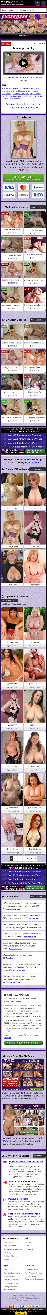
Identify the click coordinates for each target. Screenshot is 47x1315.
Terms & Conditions (12, 1273)
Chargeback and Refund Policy (10, 1288)
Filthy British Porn (34, 927)
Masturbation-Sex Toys (32, 96)
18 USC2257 (8, 1269)
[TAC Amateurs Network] (12, 3)
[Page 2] (27, 858)
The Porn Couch (30, 937)
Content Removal (11, 1283)
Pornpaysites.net (15, 949)
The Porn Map (34, 918)
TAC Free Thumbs (11, 1256)
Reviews (7, 1038)
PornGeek (17, 909)
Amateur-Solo (15, 96)
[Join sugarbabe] (23, 63)
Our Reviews (9, 1242)
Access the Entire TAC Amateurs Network (24, 177)
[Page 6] (31, 858)
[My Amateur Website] (24, 1120)
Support (28, 1242)
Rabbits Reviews (19, 970)
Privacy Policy (31, 1311)
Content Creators (32, 1269)
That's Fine (21, 1313)
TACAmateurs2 (9, 1095)
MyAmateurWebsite (12, 1141)
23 (35, 858)
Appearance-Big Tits (31, 88)
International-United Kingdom (14, 91)
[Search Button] (37, 3)
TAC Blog (7, 1252)
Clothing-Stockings (21, 93)
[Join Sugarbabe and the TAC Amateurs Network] (8, 187)
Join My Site (33, 462)
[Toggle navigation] (43, 3)
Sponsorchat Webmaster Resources (34, 1277)
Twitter (7, 1259)
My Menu (23, 35)
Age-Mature (6, 88)
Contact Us (29, 1249)
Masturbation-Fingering (11, 99)
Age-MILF (17, 88)
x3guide (12, 958)
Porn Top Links (14, 982)
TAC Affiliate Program (34, 1273)
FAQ (27, 1246)
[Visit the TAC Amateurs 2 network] (23, 1075)
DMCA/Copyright (11, 1280)
